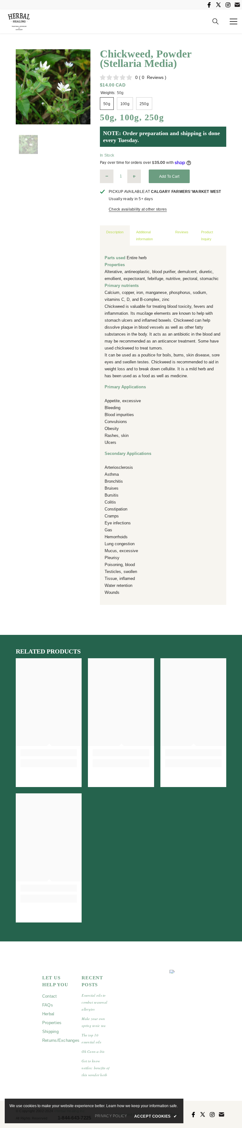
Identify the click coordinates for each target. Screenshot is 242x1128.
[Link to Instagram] (228, 4)
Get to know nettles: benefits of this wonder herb (95, 1068)
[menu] (233, 21)
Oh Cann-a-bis (93, 1051)
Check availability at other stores (138, 209)
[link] (48, 752)
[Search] (215, 21)
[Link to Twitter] (218, 4)
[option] (53, 86)
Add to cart (169, 176)
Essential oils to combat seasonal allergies (94, 1002)
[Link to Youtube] (237, 4)
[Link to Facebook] (209, 4)
